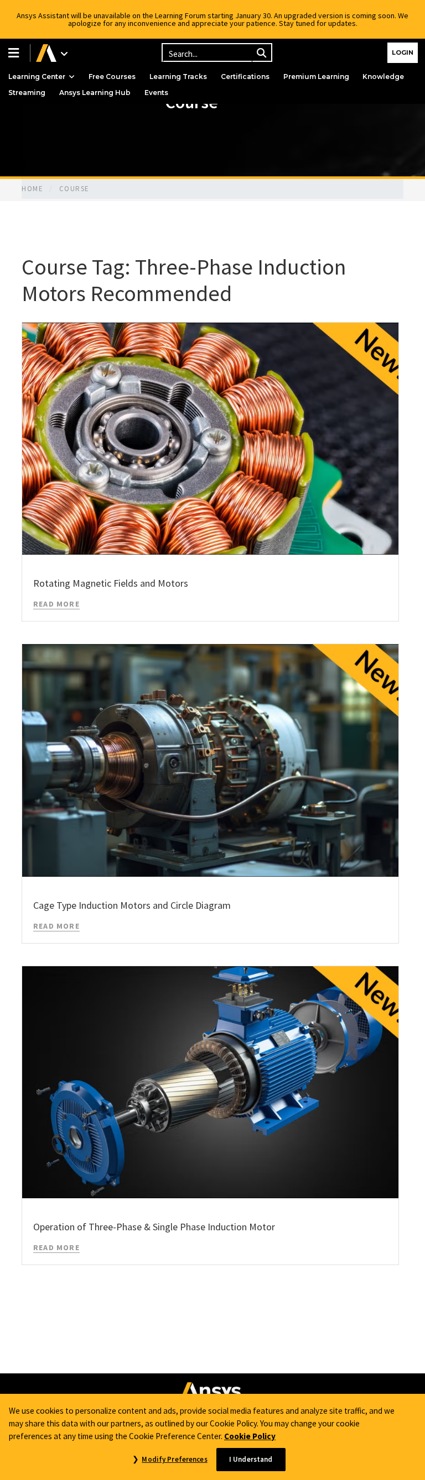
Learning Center (36, 76)
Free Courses (112, 76)
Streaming (26, 92)
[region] (212, 1437)
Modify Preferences (174, 1459)
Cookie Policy (250, 1436)
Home (32, 188)
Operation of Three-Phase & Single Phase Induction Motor (154, 1226)
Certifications (245, 76)
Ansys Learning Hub (95, 92)
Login (402, 52)
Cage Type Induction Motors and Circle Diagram (132, 905)
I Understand (251, 1459)
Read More (56, 604)
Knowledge (383, 76)
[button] (15, 53)
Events (156, 92)
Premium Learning (316, 76)
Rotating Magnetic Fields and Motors (110, 583)
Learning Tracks (178, 76)
